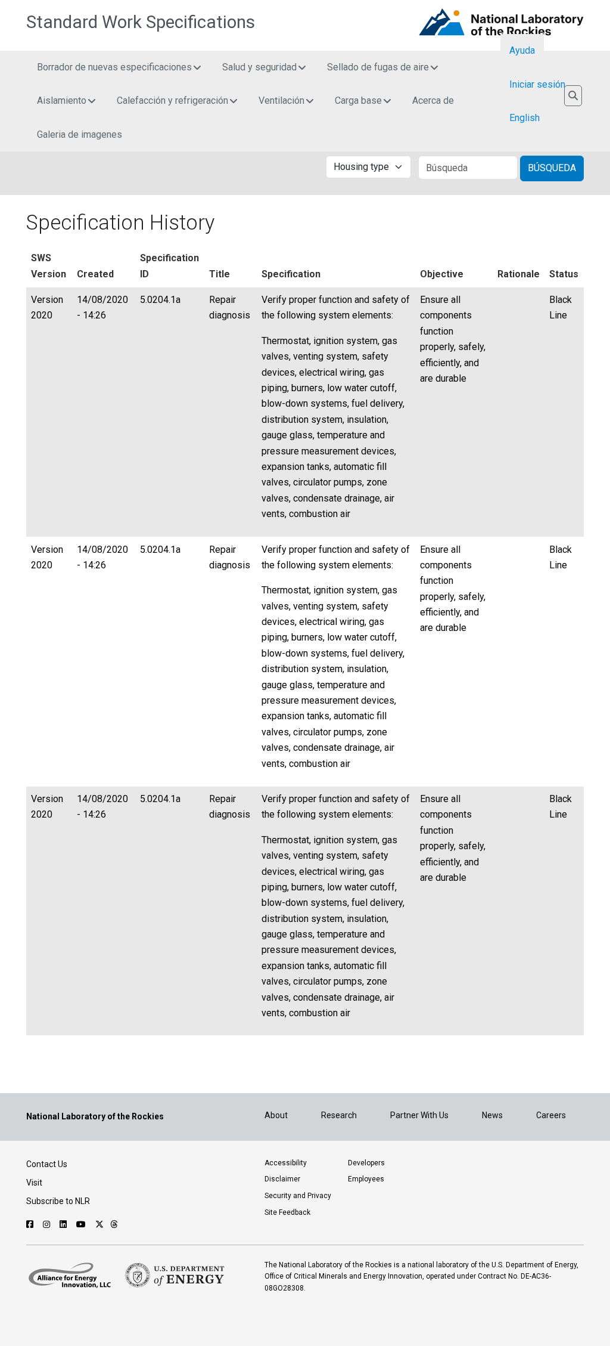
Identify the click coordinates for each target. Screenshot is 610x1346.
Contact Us (46, 1164)
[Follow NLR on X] (99, 1224)
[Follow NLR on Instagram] (48, 1224)
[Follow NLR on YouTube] (82, 1224)
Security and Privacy (297, 1196)
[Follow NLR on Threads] (113, 1224)
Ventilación (281, 100)
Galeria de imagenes (79, 134)
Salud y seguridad (259, 67)
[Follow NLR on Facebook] (31, 1224)
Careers (551, 1115)
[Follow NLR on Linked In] (65, 1224)
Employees (366, 1179)
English (524, 117)
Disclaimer (282, 1179)
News (492, 1115)
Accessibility (285, 1163)
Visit (34, 1182)
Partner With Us (419, 1115)
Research (339, 1115)
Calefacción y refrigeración (172, 100)
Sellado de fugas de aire (378, 67)
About (276, 1115)
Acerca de (433, 100)
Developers (366, 1163)
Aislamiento (61, 100)
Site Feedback (287, 1212)
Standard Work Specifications (140, 22)
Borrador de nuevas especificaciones (114, 67)
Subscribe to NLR (58, 1201)
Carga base (358, 100)
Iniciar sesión (537, 84)
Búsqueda (552, 168)
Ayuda (522, 50)
